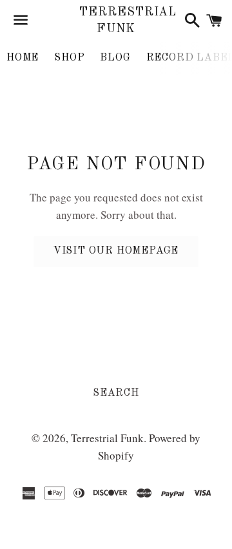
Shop (69, 58)
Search (116, 393)
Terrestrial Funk (115, 20)
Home (22, 58)
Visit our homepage (116, 251)
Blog (115, 58)
